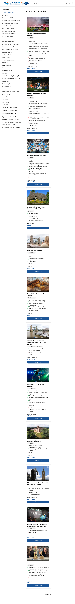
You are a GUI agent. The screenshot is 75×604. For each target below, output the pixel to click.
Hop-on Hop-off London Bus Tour (11, 117)
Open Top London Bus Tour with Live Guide (12, 122)
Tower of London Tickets (8, 125)
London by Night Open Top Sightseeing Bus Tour (12, 127)
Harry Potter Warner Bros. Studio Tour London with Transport (12, 119)
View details (38, 71)
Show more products (50, 594)
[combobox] (69, 3)
